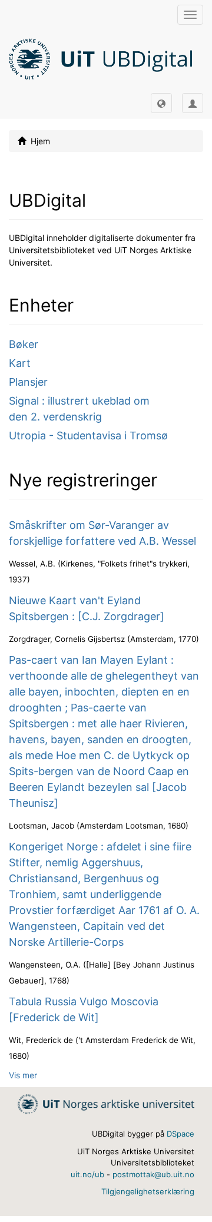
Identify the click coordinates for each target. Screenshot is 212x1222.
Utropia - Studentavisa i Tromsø (88, 435)
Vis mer (23, 1075)
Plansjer (28, 382)
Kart (20, 363)
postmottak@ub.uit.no (153, 1174)
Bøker (23, 344)
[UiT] (106, 1103)
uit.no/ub (87, 1174)
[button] (161, 103)
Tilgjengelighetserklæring (147, 1191)
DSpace (180, 1133)
